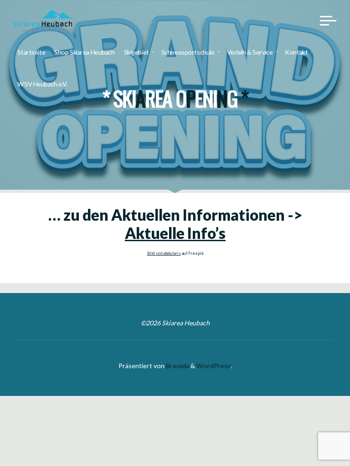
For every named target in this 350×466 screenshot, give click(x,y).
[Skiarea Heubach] (42, 20)
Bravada (177, 366)
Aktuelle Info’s (175, 233)
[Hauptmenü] (328, 20)
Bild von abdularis (163, 253)
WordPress (213, 366)
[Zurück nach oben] (314, 430)
